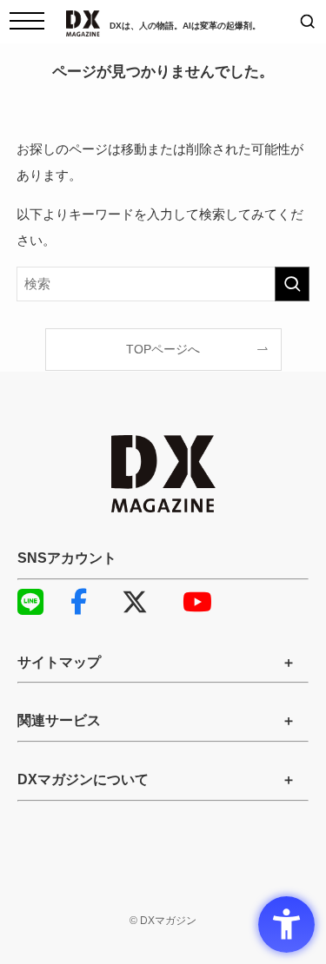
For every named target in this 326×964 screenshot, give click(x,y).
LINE (39, 602)
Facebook (91, 602)
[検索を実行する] (292, 284)
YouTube (204, 602)
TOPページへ (163, 349)
